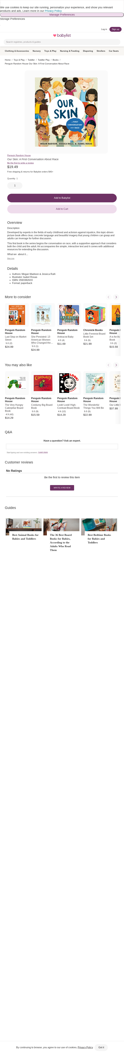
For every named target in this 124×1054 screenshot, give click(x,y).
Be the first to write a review (20, 163)
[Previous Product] (109, 297)
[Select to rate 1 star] (59, 482)
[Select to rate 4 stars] (63, 482)
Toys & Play (50, 51)
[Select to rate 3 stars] (61, 482)
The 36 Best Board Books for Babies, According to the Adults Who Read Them (61, 542)
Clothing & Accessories (17, 51)
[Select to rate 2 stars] (60, 482)
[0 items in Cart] (118, 35)
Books (56, 60)
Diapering (88, 51)
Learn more (43, 452)
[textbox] (62, 446)
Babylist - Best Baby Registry (62, 35)
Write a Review (62, 488)
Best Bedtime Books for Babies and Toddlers (99, 538)
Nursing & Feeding (69, 51)
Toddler (31, 60)
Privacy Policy (53, 10)
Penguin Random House (19, 155)
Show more (10, 258)
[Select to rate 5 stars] (64, 482)
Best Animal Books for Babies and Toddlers (25, 536)
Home (8, 60)
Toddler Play (44, 60)
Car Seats (114, 51)
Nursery (37, 51)
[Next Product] (116, 297)
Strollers (101, 51)
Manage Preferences (62, 14)
